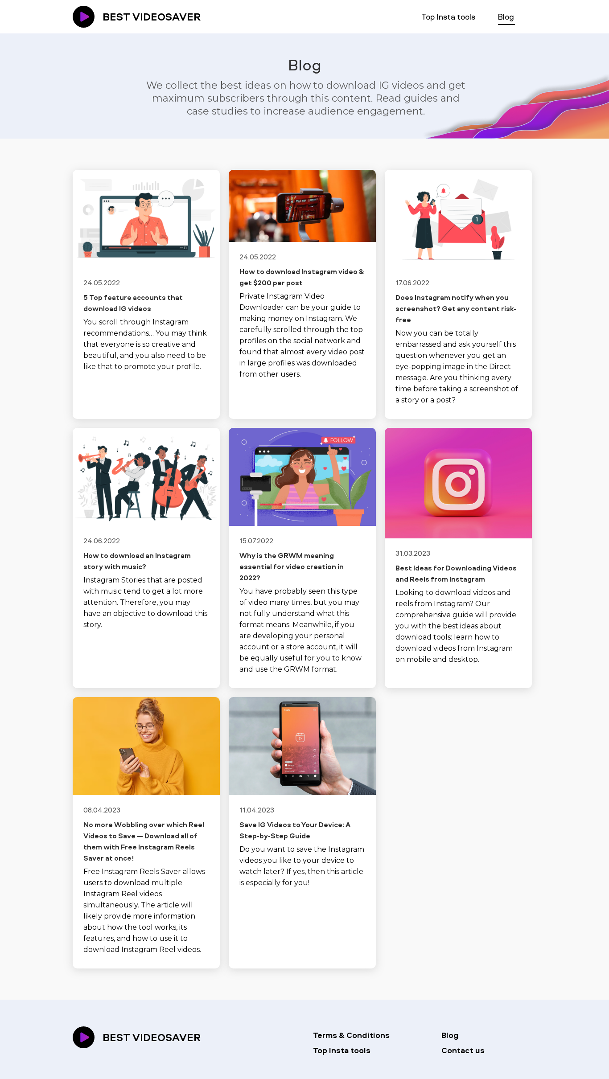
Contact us (463, 1050)
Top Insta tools (448, 16)
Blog (506, 16)
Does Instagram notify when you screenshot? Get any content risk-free (455, 308)
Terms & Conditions (351, 1035)
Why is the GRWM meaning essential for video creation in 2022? (291, 566)
